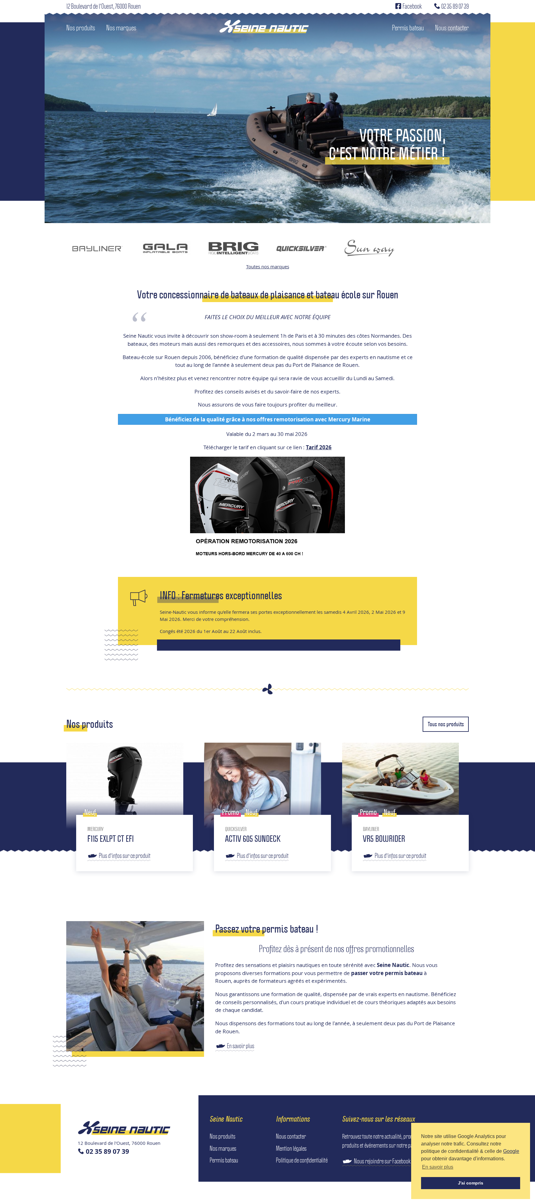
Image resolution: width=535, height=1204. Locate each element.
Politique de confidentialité (302, 1160)
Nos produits (80, 28)
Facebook (412, 6)
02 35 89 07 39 (454, 6)
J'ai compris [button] (470, 1182)
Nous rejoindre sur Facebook (382, 1161)
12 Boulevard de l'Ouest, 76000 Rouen (103, 6)
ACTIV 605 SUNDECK (253, 838)
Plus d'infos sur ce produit (124, 855)
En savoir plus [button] (437, 1167)
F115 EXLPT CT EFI (110, 838)
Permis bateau (408, 28)
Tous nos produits (446, 724)
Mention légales (291, 1148)
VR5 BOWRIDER (384, 838)
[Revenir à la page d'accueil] (264, 28)
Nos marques (121, 28)
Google (511, 1151)
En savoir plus (240, 1045)
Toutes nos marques (267, 266)
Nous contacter (452, 28)
